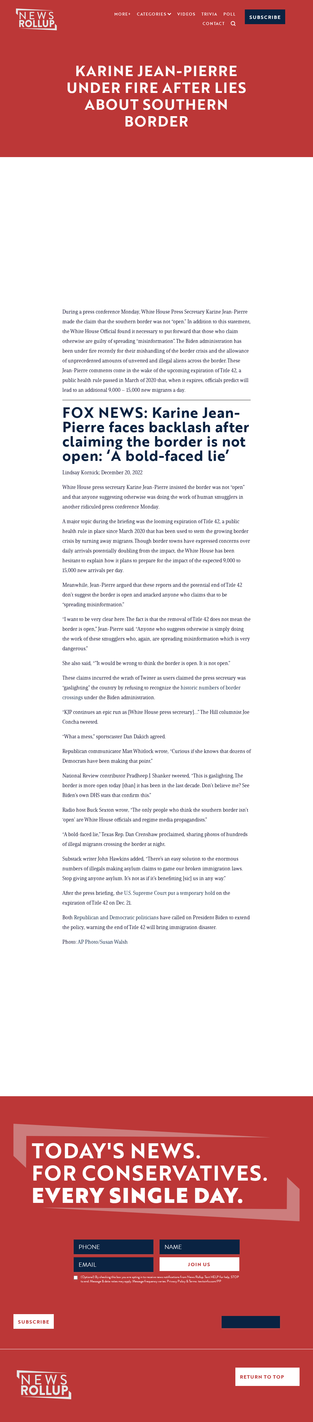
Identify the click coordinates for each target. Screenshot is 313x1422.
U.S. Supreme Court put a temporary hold (169, 893)
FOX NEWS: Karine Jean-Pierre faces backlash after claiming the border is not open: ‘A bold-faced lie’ (155, 434)
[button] (154, 14)
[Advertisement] (156, 245)
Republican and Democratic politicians (116, 917)
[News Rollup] (36, 18)
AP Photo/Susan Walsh (103, 942)
